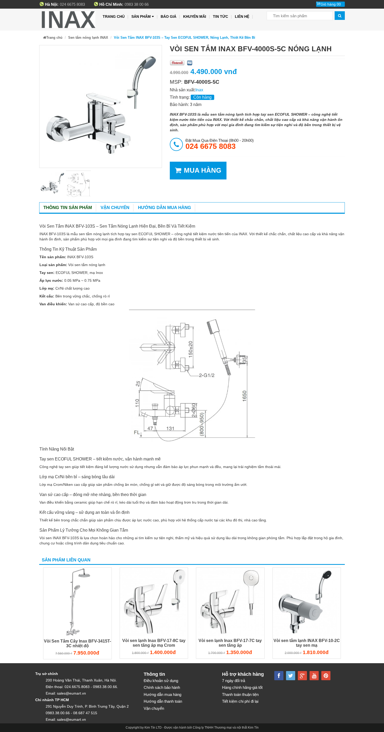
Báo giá (168, 16)
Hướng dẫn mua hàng (164, 207)
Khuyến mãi (194, 16)
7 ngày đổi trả (233, 680)
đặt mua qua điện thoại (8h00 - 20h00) (219, 144)
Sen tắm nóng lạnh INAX (88, 38)
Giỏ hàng (331, 4)
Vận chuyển (115, 207)
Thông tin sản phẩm (67, 207)
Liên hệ (242, 16)
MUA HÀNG (202, 170)
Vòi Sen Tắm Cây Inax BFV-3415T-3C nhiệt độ (77, 643)
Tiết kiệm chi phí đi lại (240, 701)
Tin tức (220, 16)
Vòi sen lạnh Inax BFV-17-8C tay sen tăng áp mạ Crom (153, 642)
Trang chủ (114, 16)
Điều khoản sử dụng (161, 680)
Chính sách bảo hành (162, 687)
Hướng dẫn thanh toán (163, 701)
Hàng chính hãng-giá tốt (242, 687)
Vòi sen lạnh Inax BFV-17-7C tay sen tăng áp (230, 642)
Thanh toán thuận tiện (240, 694)
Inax (199, 90)
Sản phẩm (141, 16)
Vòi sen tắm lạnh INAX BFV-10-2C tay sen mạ (307, 642)
